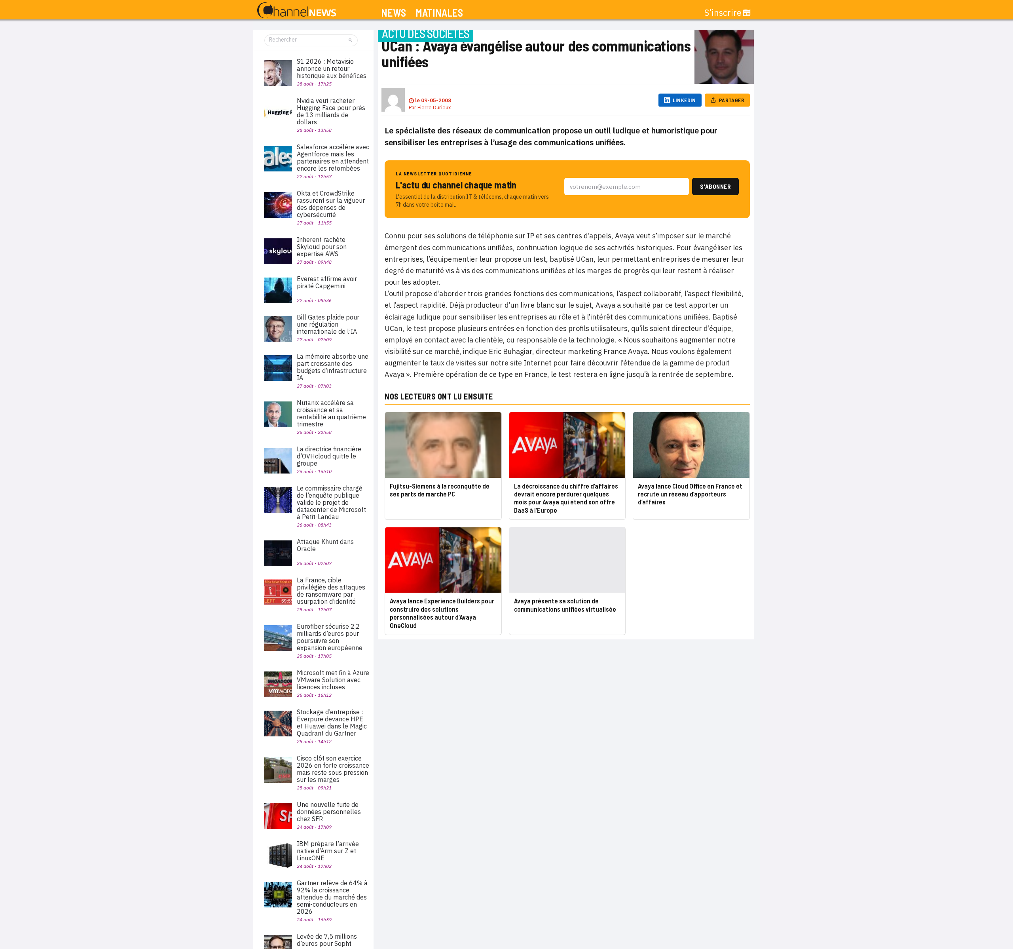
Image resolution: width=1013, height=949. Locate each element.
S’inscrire (723, 12)
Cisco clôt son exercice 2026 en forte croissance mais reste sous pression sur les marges (333, 769)
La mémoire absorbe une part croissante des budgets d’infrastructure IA (332, 367)
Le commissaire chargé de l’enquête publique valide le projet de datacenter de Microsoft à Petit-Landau (331, 502)
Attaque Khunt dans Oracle (325, 545)
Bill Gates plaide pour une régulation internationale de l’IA (328, 324)
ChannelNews (296, 10)
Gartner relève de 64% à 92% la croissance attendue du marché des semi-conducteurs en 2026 (332, 897)
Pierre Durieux (434, 107)
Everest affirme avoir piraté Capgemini (327, 282)
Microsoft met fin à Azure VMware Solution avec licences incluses (333, 680)
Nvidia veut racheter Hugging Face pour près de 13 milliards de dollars (331, 111)
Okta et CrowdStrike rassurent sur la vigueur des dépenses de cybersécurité (331, 204)
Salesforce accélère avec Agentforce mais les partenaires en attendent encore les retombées (333, 157)
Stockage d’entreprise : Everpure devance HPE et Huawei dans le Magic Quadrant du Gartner (332, 722)
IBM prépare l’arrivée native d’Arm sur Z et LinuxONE (328, 851)
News (393, 13)
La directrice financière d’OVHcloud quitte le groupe (329, 456)
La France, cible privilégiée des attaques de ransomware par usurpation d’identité (331, 590)
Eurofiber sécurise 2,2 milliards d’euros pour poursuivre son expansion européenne (329, 637)
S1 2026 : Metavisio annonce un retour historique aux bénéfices (331, 68)
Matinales (439, 13)
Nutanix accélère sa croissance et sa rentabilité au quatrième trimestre (331, 413)
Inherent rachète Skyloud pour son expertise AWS (322, 247)
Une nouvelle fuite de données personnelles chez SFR (329, 812)
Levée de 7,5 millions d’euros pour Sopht (327, 939)
